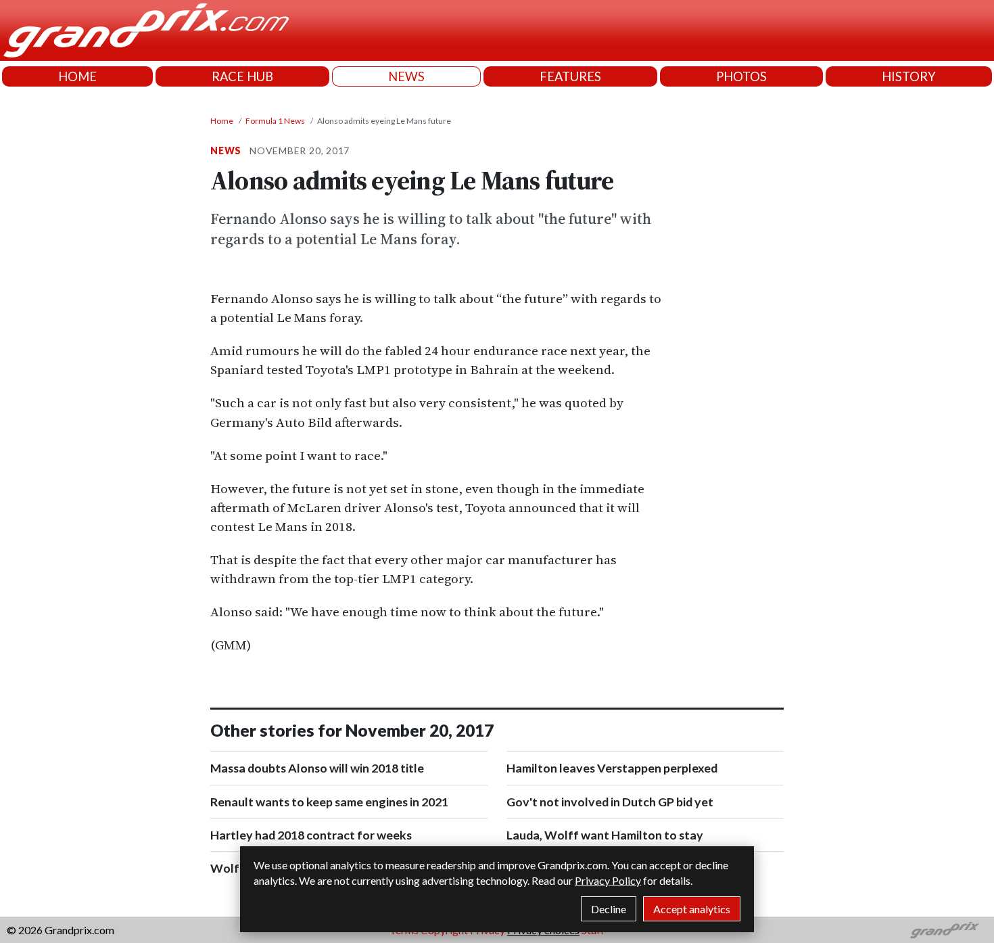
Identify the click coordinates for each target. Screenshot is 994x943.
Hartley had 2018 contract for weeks (311, 834)
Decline (608, 908)
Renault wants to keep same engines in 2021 (329, 801)
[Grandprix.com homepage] (944, 930)
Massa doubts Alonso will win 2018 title (317, 767)
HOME (77, 76)
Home (221, 121)
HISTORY (909, 76)
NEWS (406, 76)
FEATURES (570, 76)
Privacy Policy (608, 880)
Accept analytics (691, 908)
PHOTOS (741, 76)
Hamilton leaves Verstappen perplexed (611, 767)
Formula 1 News (275, 121)
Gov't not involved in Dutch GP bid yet (609, 801)
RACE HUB (242, 76)
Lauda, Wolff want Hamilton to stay (604, 834)
